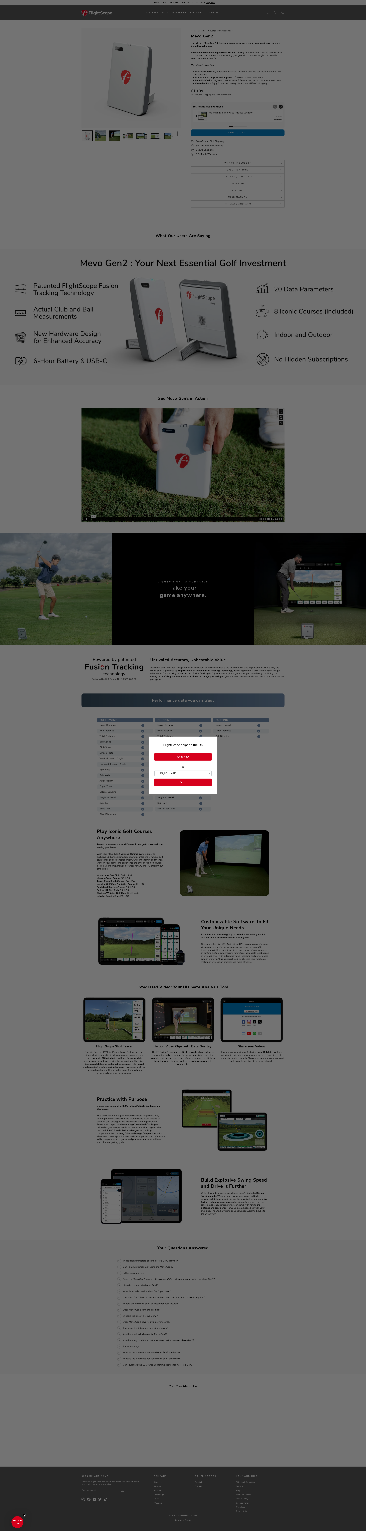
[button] (17, 1522)
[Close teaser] (24, 1515)
